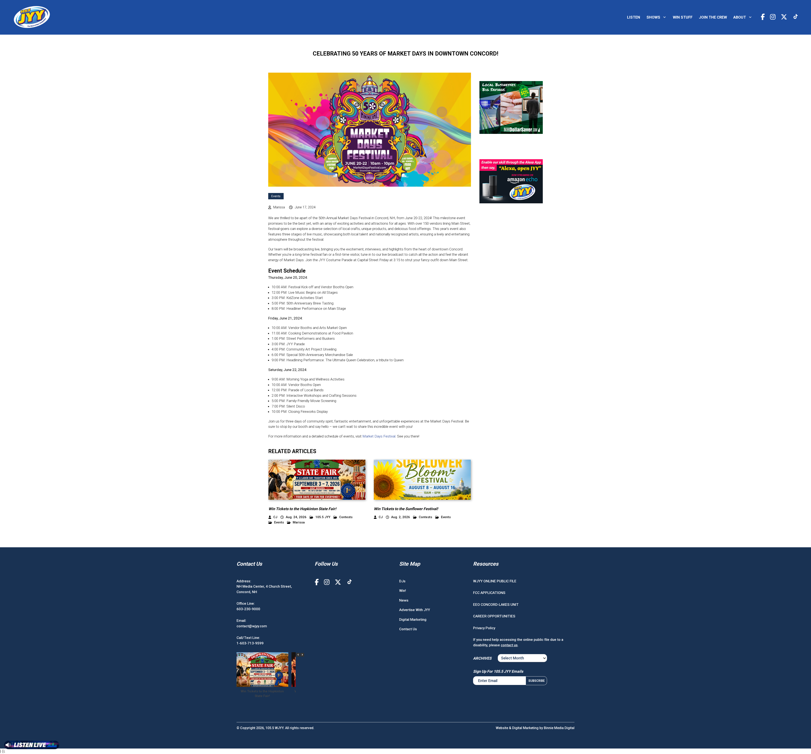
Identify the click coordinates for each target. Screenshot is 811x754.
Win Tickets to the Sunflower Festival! (406, 509)
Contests (345, 517)
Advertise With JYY (414, 610)
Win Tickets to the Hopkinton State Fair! (302, 509)
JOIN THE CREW (713, 17)
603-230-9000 (248, 609)
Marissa (299, 522)
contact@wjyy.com (252, 626)
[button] (302, 655)
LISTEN (633, 17)
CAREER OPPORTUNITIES (494, 616)
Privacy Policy (484, 628)
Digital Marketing (412, 619)
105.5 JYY (322, 517)
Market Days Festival (378, 436)
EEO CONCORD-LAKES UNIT (496, 604)
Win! (402, 590)
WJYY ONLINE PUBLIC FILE (494, 581)
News (403, 600)
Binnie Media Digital (559, 728)
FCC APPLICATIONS (489, 593)
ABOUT (739, 17)
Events (275, 196)
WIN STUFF (683, 17)
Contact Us (408, 629)
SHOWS (653, 17)
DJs (402, 581)
